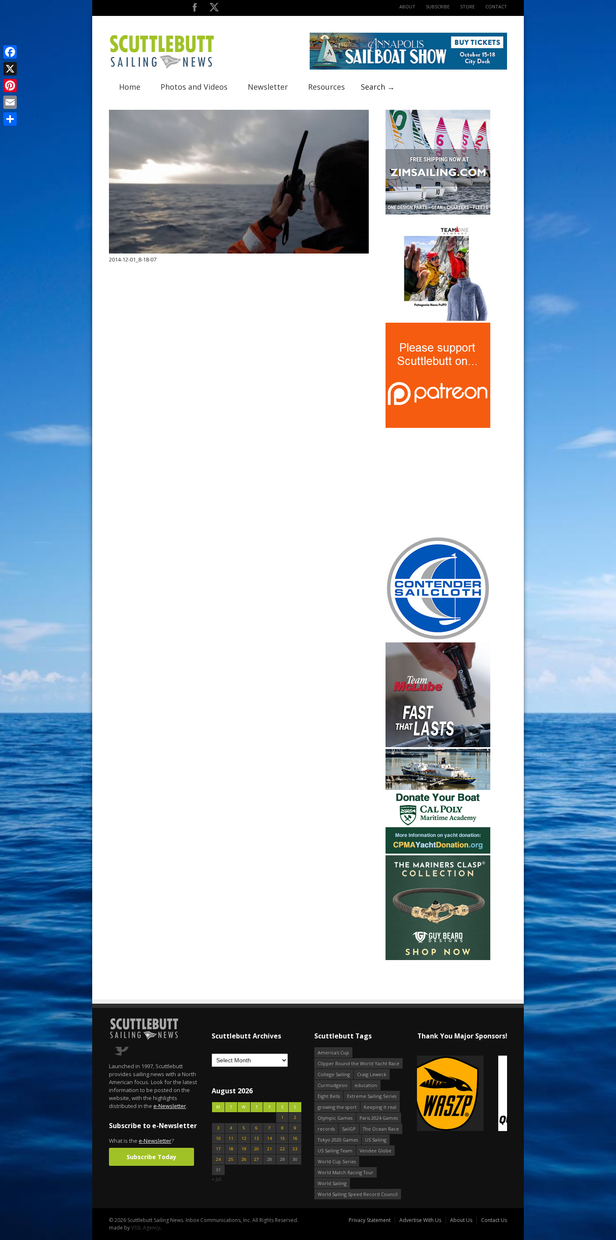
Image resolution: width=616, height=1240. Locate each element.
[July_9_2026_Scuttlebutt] (438, 851)
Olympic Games (335, 1118)
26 (243, 1159)
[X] (10, 68)
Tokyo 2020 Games (338, 1139)
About (407, 6)
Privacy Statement (370, 1220)
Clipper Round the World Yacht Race (358, 1063)
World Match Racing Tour (345, 1172)
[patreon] (438, 426)
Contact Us (494, 1220)
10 (218, 1138)
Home (129, 87)
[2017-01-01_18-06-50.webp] (451, 1094)
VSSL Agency (145, 1227)
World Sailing (332, 1183)
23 (295, 1149)
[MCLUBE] (438, 745)
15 (282, 1138)
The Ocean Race (381, 1129)
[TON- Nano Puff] (438, 319)
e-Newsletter (169, 1106)
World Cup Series (337, 1161)
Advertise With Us (420, 1220)
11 (230, 1138)
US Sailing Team (335, 1150)
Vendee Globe (375, 1150)
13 (256, 1138)
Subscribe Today (151, 1157)
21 (269, 1149)
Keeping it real (380, 1107)
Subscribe (438, 6)
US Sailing (375, 1139)
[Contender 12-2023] (438, 638)
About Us (461, 1220)
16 (295, 1138)
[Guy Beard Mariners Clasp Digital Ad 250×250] (438, 958)
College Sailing (334, 1074)
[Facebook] (10, 52)
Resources (326, 87)
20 (256, 1149)
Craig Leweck (371, 1074)
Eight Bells (329, 1096)
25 (230, 1159)
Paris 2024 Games (379, 1118)
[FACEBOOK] (195, 9)
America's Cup (333, 1052)
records (326, 1129)
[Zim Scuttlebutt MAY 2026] (438, 212)
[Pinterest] (10, 85)
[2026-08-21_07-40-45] (408, 67)
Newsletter (268, 87)
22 (282, 1149)
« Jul (216, 1179)
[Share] (10, 119)
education (366, 1085)
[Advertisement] (438, 482)
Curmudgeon (332, 1085)
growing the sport (337, 1107)
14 (269, 1138)
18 (230, 1149)
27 (256, 1159)
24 (218, 1159)
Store (467, 6)
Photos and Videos (194, 87)
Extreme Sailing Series (371, 1096)
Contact (496, 6)
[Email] (10, 102)
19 (243, 1149)
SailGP (349, 1129)
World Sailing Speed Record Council (358, 1194)
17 (218, 1149)
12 (243, 1138)
